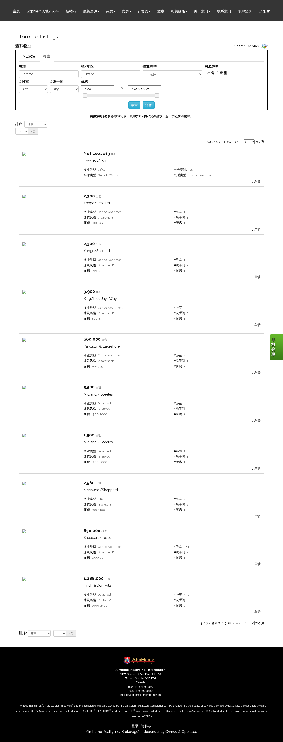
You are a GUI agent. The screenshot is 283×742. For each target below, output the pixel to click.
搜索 (46, 56)
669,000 (92, 339)
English (264, 11)
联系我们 (224, 11)
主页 (16, 11)
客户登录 (245, 11)
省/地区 (87, 66)
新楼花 (71, 11)
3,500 (89, 386)
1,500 (89, 435)
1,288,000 (94, 578)
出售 (210, 73)
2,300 (89, 195)
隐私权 (146, 726)
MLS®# (29, 56)
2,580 (89, 482)
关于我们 (201, 11)
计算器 (143, 11)
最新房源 (90, 11)
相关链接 (178, 11)
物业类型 (150, 66)
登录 (134, 726)
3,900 (89, 291)
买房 (109, 11)
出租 (223, 73)
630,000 (92, 530)
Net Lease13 (97, 153)
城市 (22, 66)
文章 (160, 11)
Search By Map (246, 46)
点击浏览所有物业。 (179, 116)
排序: (19, 124)
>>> (237, 141)
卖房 (125, 11)
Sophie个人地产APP (43, 11)
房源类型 (212, 66)
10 (230, 141)
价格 (84, 81)
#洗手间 (56, 81)
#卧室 (24, 81)
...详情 (256, 181)
